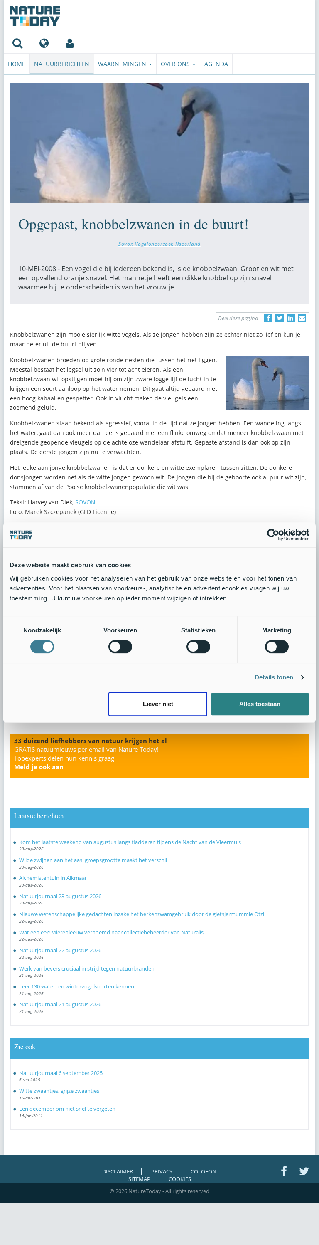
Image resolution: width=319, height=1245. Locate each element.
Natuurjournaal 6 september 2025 (61, 1073)
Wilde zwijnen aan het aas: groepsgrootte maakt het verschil (93, 860)
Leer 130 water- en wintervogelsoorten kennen (76, 986)
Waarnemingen (123, 64)
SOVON (85, 502)
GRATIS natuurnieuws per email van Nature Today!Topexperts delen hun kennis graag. (86, 758)
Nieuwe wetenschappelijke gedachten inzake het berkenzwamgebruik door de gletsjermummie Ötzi (141, 914)
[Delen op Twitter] (279, 318)
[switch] (120, 646)
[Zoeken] (17, 42)
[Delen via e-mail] (302, 318)
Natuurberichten (61, 64)
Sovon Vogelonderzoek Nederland (159, 243)
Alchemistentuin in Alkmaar (53, 878)
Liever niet (158, 703)
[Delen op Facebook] (268, 318)
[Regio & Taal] (44, 42)
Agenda (216, 64)
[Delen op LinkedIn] (291, 318)
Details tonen (274, 677)
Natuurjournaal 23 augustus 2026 (60, 896)
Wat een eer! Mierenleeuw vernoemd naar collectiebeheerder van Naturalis (111, 932)
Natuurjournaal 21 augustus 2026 (60, 1004)
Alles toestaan (259, 703)
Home (16, 64)
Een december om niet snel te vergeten (67, 1108)
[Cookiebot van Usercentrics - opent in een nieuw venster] (273, 535)
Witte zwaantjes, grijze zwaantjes (59, 1090)
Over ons (176, 64)
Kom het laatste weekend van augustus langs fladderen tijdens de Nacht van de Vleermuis (130, 842)
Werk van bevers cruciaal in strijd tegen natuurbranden (87, 968)
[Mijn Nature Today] (69, 42)
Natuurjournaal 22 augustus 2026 (60, 950)
